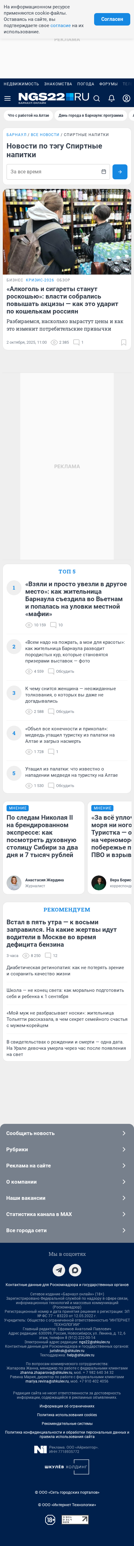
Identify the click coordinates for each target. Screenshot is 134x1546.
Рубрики (17, 1149)
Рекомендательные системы (67, 1423)
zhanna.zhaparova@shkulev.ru (46, 1372)
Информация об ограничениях (67, 1406)
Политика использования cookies (67, 1415)
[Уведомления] (111, 98)
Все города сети (26, 1230)
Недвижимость (21, 84)
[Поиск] (96, 98)
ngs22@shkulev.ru (94, 1342)
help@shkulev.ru (80, 1355)
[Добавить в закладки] (123, 342)
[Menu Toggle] (7, 98)
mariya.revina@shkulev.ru (47, 1381)
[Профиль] (126, 98)
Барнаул (16, 135)
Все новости (45, 135)
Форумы (108, 84)
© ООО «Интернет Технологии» (67, 1504)
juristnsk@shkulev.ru (67, 1351)
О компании (21, 1182)
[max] (75, 1270)
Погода (85, 84)
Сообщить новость (30, 1133)
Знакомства (58, 84)
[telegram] (59, 1270)
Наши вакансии (25, 1198)
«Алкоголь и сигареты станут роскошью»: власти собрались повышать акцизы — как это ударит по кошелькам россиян (62, 300)
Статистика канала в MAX (39, 1214)
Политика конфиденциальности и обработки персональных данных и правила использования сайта (67, 1434)
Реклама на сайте (28, 1165)
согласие (60, 25)
